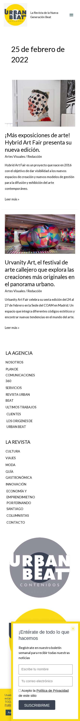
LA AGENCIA (19, 353)
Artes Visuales (15, 156)
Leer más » (12, 198)
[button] (73, 628)
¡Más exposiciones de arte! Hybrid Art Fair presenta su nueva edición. (38, 142)
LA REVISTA (18, 442)
